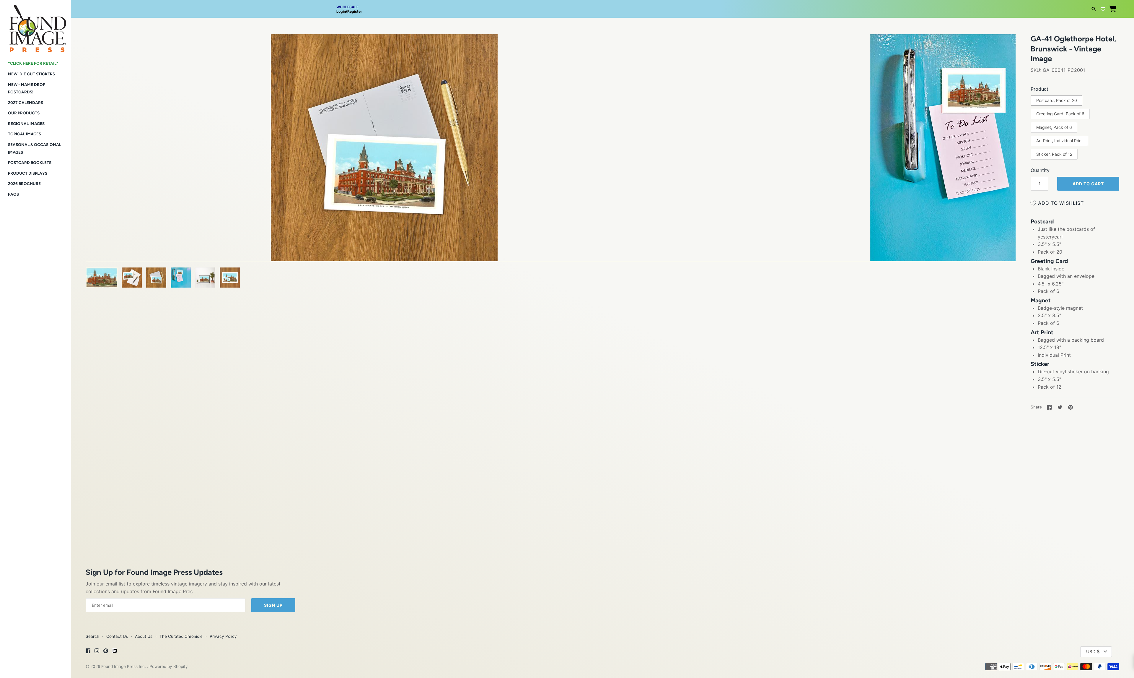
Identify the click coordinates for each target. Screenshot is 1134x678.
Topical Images (24, 134)
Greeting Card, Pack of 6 (1060, 113)
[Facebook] (88, 652)
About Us (143, 636)
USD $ (1093, 651)
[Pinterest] (105, 652)
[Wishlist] (1103, 8)
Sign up (273, 605)
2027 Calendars (25, 102)
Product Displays (27, 173)
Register (354, 11)
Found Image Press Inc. (124, 666)
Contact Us (117, 636)
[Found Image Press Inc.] (35, 26)
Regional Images (26, 123)
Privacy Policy (223, 636)
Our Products (24, 113)
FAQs (13, 194)
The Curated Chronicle (181, 636)
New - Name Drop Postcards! (26, 88)
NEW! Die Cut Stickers (31, 74)
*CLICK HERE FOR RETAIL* (33, 63)
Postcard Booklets (29, 162)
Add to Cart (1088, 183)
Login (341, 11)
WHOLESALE (347, 7)
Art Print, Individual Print (1059, 140)
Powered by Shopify (168, 666)
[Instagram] (96, 652)
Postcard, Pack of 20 (1056, 100)
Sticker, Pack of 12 (1054, 154)
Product (1039, 89)
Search (92, 636)
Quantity (1040, 170)
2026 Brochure (24, 183)
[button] (98, 46)
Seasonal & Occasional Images (34, 148)
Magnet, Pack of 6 (1054, 127)
